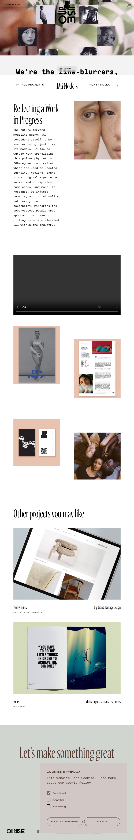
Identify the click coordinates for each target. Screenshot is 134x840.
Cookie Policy (78, 782)
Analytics (58, 799)
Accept (102, 821)
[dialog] (83, 798)
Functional (59, 793)
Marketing (59, 806)
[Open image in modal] (97, 130)
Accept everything (64, 821)
